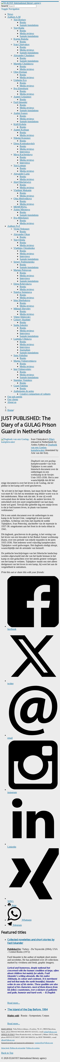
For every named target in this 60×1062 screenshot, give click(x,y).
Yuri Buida (19, 28)
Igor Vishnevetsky (22, 369)
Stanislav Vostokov (23, 380)
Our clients (12, 399)
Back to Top (7, 1053)
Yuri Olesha (19, 240)
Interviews (25, 151)
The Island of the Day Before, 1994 (27, 1009)
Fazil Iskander (20, 102)
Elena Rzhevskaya (23, 284)
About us (11, 402)
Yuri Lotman (20, 165)
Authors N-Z (13, 226)
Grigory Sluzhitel (22, 319)
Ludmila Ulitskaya (23, 339)
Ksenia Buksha (21, 39)
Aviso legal (5, 1048)
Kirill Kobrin (20, 124)
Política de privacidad (17, 1048)
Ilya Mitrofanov (21, 217)
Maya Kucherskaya (23, 154)
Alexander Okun (22, 234)
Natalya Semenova (23, 292)
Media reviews (27, 33)
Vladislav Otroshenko (24, 248)
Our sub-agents (14, 396)
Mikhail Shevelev (22, 308)
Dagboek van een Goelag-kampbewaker (44, 447)
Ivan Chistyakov (22, 44)
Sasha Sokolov (21, 325)
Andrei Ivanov (21, 113)
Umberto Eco (20, 80)
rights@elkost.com (50, 1032)
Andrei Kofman (21, 129)
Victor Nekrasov (22, 229)
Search (4, 6)
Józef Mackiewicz (22, 182)
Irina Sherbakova (22, 300)
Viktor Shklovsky (22, 317)
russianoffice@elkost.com (44, 1043)
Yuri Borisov (20, 19)
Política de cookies (33, 1048)
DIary (52, 439)
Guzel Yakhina (21, 385)
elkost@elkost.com (8, 1040)
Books (23, 22)
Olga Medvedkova (23, 198)
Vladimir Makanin (22, 190)
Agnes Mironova (22, 209)
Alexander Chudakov (24, 55)
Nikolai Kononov (22, 138)
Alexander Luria (22, 173)
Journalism (25, 350)
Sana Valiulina (21, 355)
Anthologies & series (24, 391)
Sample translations (29, 25)
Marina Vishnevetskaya (25, 361)
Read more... (13, 1003)
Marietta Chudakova (23, 63)
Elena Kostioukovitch (24, 143)
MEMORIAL (20, 206)
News (10, 14)
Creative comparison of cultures (35, 394)
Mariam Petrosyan (22, 270)
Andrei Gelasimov (22, 96)
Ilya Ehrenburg (21, 88)
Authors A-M (13, 17)
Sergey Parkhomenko (24, 262)
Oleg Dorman (20, 72)
